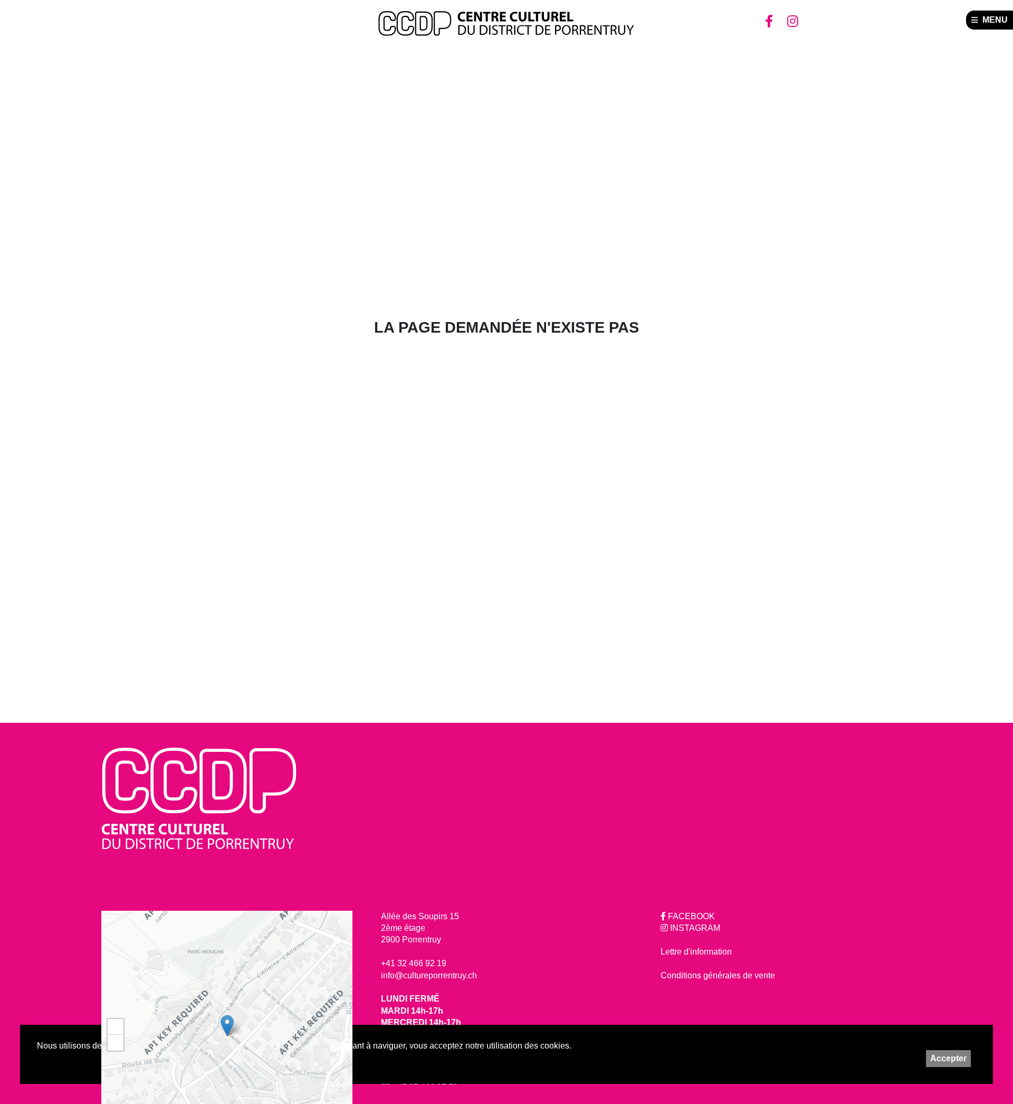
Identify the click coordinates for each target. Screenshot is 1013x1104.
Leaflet (341, 1047)
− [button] (115, 1042)
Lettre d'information (696, 951)
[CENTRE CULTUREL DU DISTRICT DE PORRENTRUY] (506, 24)
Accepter (948, 1058)
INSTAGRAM (694, 927)
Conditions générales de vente (718, 975)
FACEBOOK (690, 916)
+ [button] (115, 1026)
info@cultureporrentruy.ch (429, 975)
